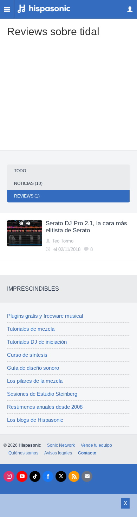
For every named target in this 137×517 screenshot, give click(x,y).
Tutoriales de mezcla (30, 329)
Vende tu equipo (96, 445)
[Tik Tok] (35, 476)
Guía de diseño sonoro (33, 368)
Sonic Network (61, 445)
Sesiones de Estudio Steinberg (42, 394)
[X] (61, 476)
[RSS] (73, 476)
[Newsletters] (86, 476)
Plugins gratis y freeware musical (45, 316)
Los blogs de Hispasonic (35, 420)
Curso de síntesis (27, 355)
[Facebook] (48, 476)
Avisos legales (58, 453)
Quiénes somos (23, 453)
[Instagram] (9, 476)
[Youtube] (22, 476)
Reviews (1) (27, 196)
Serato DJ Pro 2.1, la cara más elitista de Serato (86, 227)
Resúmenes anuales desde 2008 (45, 407)
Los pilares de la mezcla (35, 381)
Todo (20, 170)
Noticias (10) (28, 183)
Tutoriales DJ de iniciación (37, 342)
